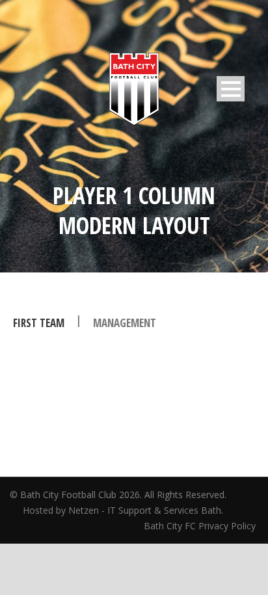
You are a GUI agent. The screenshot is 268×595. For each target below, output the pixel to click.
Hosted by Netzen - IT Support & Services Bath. (123, 510)
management (124, 322)
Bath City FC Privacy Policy (201, 526)
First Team (38, 322)
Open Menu (231, 88)
